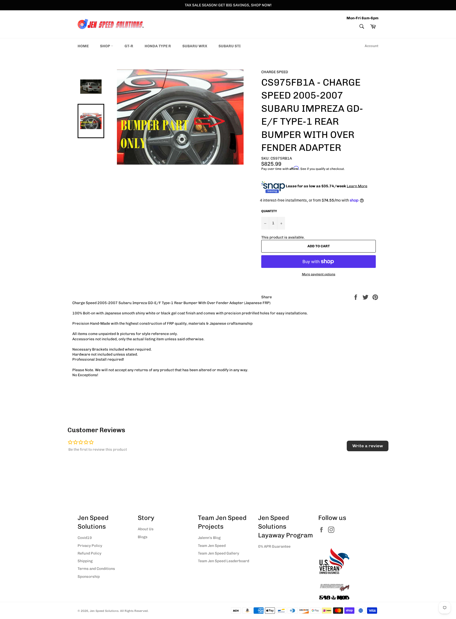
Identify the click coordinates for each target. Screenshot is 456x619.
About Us (146, 529)
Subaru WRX (194, 46)
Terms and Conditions (96, 568)
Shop (105, 46)
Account (371, 46)
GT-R (129, 46)
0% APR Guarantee (274, 546)
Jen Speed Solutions (104, 611)
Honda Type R (158, 46)
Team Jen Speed (212, 545)
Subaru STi (229, 46)
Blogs (143, 537)
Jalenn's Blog (209, 538)
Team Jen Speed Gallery (218, 553)
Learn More (357, 186)
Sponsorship (89, 576)
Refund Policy (89, 553)
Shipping (85, 561)
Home (83, 46)
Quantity (269, 211)
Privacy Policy (90, 545)
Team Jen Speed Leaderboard (223, 561)
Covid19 (85, 538)
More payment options (318, 274)
